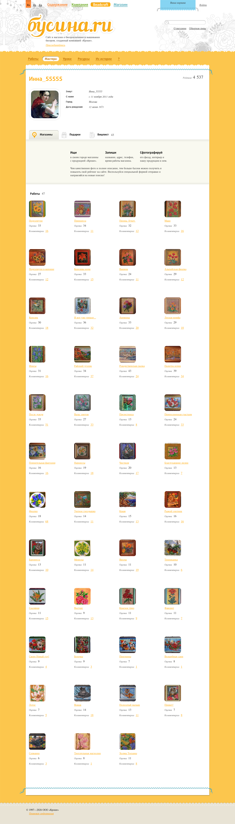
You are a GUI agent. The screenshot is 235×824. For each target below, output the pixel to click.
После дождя (36, 414)
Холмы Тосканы (128, 753)
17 (137, 473)
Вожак (77, 705)
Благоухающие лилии (176, 462)
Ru (28, 5)
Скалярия (34, 608)
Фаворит (169, 608)
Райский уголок (83, 366)
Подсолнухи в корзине (41, 269)
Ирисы (32, 366)
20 (137, 328)
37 (92, 376)
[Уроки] (67, 58)
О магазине (180, 28)
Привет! (168, 705)
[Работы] (33, 58)
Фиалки (33, 511)
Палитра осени (172, 366)
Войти (203, 5)
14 (92, 570)
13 (137, 521)
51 (46, 424)
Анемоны (124, 317)
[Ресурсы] (83, 58)
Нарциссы (79, 462)
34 (182, 376)
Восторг (78, 608)
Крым (122, 511)
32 (92, 328)
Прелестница (126, 414)
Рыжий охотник (173, 511)
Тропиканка (171, 559)
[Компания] (80, 4)
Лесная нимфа (172, 317)
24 (137, 376)
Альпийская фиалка (175, 269)
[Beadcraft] (101, 4)
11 (92, 231)
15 (92, 279)
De (34, 5)
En (40, 5)
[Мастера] (50, 58)
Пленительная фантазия (42, 462)
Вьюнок (123, 269)
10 (46, 570)
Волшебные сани (173, 656)
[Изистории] (103, 58)
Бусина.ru (70, 26)
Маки (167, 220)
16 (46, 231)
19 (137, 570)
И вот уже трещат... (85, 317)
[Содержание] (57, 4)
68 (46, 521)
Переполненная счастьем (178, 414)
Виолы (123, 559)
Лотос (32, 705)
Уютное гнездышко (84, 511)
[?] (119, 58)
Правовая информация (41, 813)
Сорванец (34, 753)
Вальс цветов (81, 414)
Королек (33, 317)
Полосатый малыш (129, 705)
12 (137, 231)
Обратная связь (197, 28)
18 (46, 328)
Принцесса (80, 220)
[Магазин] (121, 4)
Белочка (78, 656)
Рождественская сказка (132, 366)
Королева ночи (82, 269)
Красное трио (126, 608)
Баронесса (34, 559)
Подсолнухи (36, 220)
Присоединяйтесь (55, 45)
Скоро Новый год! (39, 656)
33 (92, 424)
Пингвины (125, 656)
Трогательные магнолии (87, 753)
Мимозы (79, 559)
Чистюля (124, 462)
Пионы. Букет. (127, 220)
